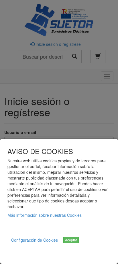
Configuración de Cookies (34, 240)
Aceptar (71, 239)
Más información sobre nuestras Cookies (44, 215)
